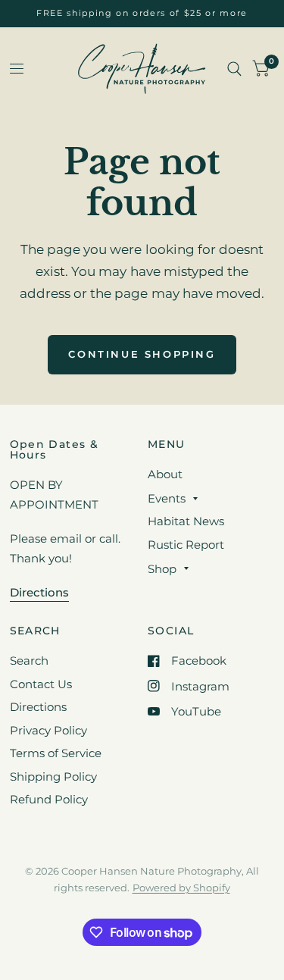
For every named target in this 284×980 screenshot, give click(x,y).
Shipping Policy (53, 776)
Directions (38, 707)
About (165, 474)
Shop (162, 569)
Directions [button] (39, 592)
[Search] (234, 69)
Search (29, 660)
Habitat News (186, 521)
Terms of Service (55, 753)
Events (167, 498)
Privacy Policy (48, 730)
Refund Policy (49, 799)
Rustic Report (186, 544)
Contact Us (41, 684)
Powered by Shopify (181, 887)
